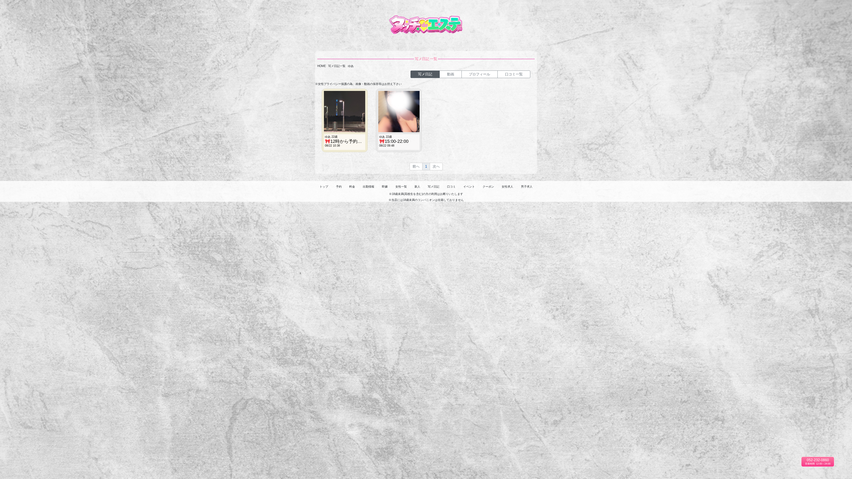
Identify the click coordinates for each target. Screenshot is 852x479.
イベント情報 (792, 6)
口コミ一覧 (773, 6)
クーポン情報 (812, 6)
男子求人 (844, 6)
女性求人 (829, 6)
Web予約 (687, 6)
